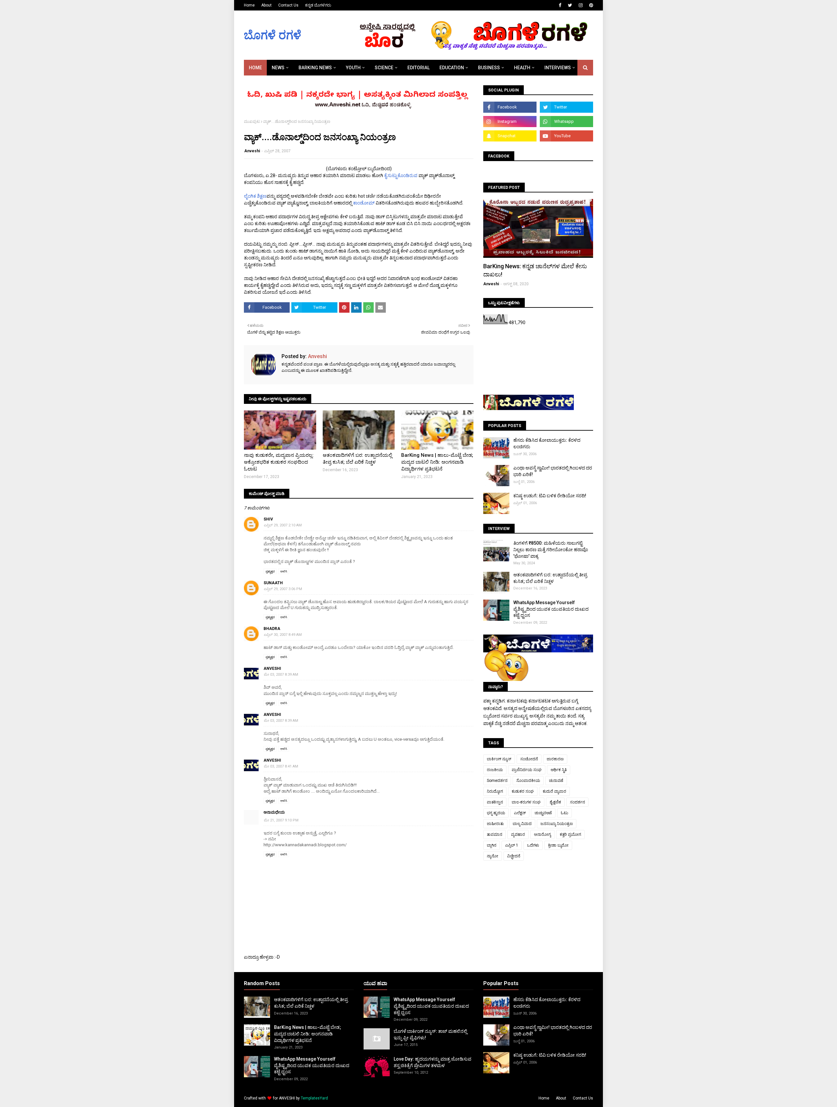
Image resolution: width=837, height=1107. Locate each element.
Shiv (268, 519)
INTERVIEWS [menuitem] (557, 67)
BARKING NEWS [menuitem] (315, 67)
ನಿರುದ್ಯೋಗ (495, 791)
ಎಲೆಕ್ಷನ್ (520, 813)
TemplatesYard (314, 1098)
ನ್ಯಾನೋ (492, 856)
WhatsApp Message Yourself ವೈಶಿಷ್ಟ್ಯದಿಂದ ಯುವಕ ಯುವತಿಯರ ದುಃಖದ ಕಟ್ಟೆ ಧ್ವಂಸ (551, 609)
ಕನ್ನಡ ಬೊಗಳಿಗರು (318, 5)
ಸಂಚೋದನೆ (529, 759)
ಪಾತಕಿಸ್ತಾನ (495, 802)
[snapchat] (510, 135)
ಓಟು (564, 813)
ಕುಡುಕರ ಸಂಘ (523, 791)
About (266, 5)
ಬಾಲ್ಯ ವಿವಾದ (522, 823)
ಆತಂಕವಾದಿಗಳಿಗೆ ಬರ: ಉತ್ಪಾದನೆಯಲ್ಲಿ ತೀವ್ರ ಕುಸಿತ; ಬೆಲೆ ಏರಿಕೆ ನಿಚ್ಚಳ (357, 458)
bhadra (272, 628)
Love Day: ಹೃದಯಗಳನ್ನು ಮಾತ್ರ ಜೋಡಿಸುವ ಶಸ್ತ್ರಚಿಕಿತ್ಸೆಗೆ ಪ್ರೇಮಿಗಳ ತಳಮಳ (432, 1062)
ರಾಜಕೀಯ (495, 770)
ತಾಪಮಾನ (494, 834)
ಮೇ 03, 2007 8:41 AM (281, 766)
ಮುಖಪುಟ (252, 121)
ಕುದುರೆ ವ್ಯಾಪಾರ (554, 791)
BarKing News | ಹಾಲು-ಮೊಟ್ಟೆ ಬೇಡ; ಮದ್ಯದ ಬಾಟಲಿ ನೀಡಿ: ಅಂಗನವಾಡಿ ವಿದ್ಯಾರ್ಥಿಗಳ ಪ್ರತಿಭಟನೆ (437, 462)
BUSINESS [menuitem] (489, 67)
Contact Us (288, 5)
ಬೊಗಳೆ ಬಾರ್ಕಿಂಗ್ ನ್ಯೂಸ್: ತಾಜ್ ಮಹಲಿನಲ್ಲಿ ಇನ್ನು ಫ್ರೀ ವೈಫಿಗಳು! (430, 1034)
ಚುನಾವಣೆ (556, 780)
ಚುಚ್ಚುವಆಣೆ (543, 813)
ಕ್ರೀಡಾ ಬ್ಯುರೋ (558, 845)
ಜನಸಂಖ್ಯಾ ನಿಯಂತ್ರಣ (556, 823)
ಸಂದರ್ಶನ (577, 802)
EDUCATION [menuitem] (451, 67)
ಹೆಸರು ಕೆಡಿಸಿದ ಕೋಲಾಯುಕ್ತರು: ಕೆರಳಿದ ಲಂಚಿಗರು (546, 443)
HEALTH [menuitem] (522, 67)
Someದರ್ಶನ (497, 780)
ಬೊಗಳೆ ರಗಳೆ (272, 35)
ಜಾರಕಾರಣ (555, 759)
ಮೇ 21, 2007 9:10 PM (281, 820)
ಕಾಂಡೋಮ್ (364, 203)
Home (249, 5)
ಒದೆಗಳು (533, 845)
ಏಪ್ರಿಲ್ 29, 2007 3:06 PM (283, 589)
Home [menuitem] (255, 67)
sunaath (273, 583)
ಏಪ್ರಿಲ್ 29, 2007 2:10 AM (283, 525)
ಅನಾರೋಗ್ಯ (542, 834)
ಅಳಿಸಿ (283, 571)
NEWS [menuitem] (278, 67)
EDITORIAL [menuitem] (418, 67)
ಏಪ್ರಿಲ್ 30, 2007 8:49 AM (283, 635)
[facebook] (560, 5)
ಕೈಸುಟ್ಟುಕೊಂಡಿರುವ (401, 175)
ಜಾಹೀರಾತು (495, 823)
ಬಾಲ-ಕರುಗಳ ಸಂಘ (526, 802)
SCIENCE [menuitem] (384, 67)
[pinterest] (590, 5)
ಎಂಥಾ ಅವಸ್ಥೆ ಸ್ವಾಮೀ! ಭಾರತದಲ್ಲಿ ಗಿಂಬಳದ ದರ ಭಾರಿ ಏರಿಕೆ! (552, 471)
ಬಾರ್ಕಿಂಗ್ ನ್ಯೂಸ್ (499, 759)
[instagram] (580, 5)
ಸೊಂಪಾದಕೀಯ (528, 780)
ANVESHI (287, 1098)
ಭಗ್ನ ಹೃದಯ (496, 813)
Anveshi (252, 151)
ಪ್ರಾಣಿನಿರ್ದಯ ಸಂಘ (527, 770)
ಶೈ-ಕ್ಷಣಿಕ (555, 802)
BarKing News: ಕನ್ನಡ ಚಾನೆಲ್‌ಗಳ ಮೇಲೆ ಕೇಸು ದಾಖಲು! (535, 270)
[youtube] (566, 135)
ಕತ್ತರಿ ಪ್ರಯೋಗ (570, 834)
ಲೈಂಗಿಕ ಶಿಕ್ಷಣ (255, 196)
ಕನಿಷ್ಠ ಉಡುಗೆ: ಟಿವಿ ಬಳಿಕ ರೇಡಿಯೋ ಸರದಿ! (549, 495)
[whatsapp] (566, 121)
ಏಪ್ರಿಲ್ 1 (511, 845)
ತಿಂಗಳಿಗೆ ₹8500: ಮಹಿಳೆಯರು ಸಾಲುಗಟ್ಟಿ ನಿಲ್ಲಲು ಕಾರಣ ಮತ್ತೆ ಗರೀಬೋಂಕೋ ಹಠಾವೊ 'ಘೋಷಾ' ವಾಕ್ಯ (550, 549)
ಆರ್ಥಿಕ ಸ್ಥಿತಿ (559, 770)
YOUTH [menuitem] (353, 67)
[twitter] (570, 5)
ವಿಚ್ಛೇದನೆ (513, 856)
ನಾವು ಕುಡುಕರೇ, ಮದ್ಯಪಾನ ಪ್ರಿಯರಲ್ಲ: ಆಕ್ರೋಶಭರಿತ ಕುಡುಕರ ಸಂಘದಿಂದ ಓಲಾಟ (279, 462)
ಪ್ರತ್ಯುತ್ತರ (270, 571)
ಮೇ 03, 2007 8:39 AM (281, 674)
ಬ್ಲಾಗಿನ (491, 845)
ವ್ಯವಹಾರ (518, 834)
